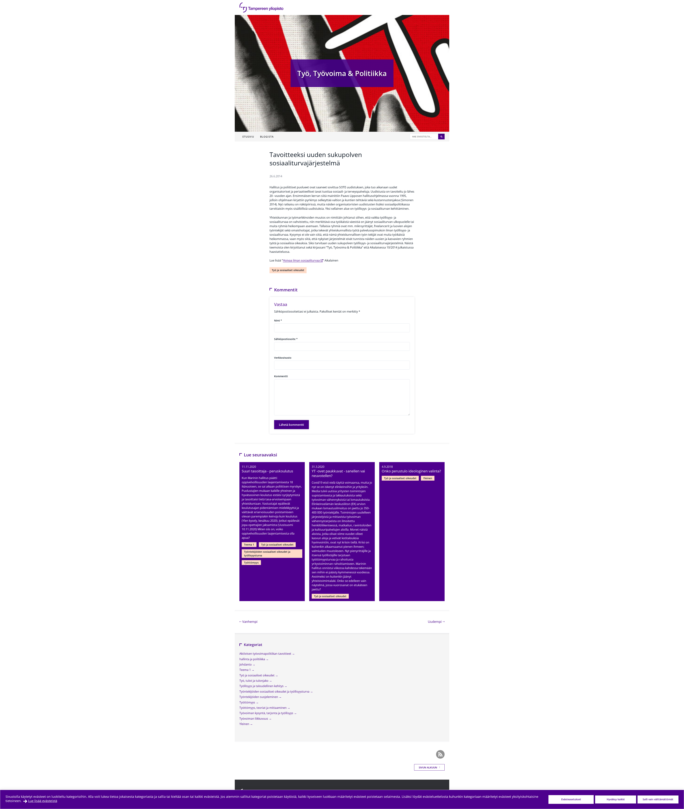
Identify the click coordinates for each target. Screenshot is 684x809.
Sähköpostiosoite (286, 339)
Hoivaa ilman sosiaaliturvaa (301, 260)
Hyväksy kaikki (616, 799)
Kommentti (281, 376)
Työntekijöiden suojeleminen (259, 697)
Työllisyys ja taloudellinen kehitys (261, 686)
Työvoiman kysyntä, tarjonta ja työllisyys (266, 713)
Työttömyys (251, 562)
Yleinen (427, 478)
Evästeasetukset (571, 799)
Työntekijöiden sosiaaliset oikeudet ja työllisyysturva (267, 553)
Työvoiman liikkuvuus (254, 719)
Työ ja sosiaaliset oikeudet (288, 270)
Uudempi (436, 621)
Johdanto (245, 664)
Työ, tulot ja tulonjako (254, 681)
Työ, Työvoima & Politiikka (342, 73)
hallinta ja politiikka (252, 659)
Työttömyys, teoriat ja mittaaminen (263, 708)
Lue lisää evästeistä (42, 801)
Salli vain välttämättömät (658, 799)
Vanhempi (249, 621)
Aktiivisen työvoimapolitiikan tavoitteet (265, 654)
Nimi (278, 320)
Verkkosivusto (282, 357)
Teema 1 (249, 544)
